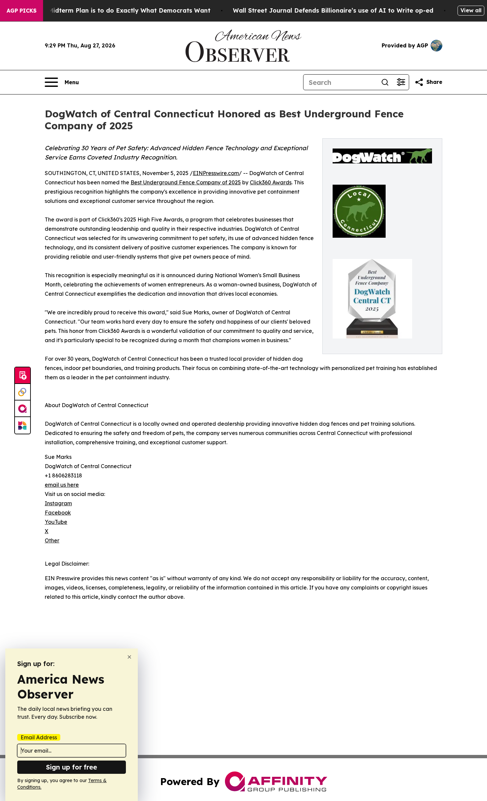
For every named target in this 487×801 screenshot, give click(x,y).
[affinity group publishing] (22, 408)
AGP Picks (21, 10)
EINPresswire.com (216, 173)
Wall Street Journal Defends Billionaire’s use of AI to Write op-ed (333, 10)
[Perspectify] (22, 392)
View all (470, 10)
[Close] (129, 657)
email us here (62, 484)
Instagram (58, 503)
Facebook (58, 512)
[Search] (385, 82)
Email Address (39, 737)
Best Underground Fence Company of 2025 (186, 182)
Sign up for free (71, 767)
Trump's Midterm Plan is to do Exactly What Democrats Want (116, 10)
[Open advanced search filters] (401, 82)
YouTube (56, 522)
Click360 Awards (271, 182)
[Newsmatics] (22, 425)
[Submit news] (22, 375)
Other (52, 540)
